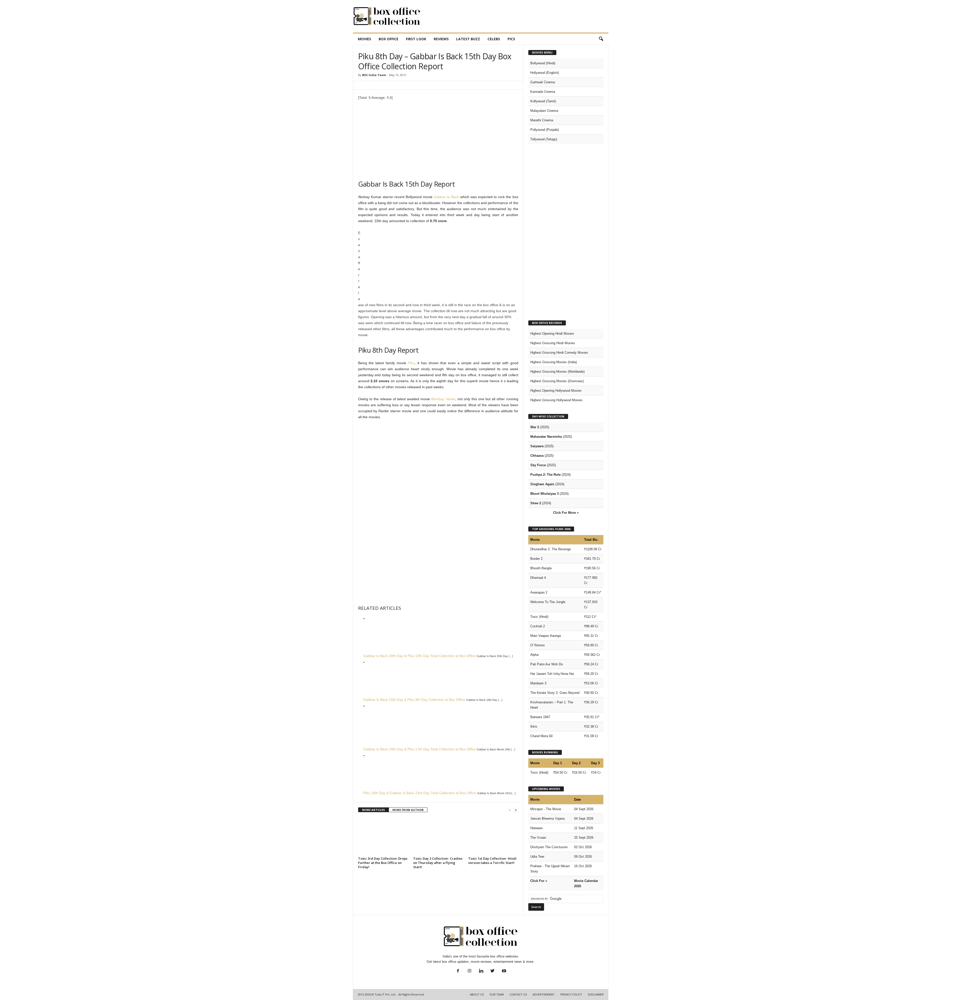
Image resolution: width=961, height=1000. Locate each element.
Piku (411, 363)
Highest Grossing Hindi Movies (552, 343)
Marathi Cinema (541, 120)
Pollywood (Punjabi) (544, 130)
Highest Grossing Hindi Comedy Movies (559, 352)
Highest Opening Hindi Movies (552, 333)
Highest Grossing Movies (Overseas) (557, 381)
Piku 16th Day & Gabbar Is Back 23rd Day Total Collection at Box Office (419, 793)
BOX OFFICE (388, 39)
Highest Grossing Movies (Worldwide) (557, 371)
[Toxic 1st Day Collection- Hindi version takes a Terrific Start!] (493, 836)
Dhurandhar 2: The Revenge (550, 549)
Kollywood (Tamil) (543, 101)
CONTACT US (518, 994)
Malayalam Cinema (544, 111)
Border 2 (536, 559)
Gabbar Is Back (446, 197)
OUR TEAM (497, 994)
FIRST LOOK (416, 39)
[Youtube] (503, 971)
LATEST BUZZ (468, 39)
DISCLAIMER (596, 994)
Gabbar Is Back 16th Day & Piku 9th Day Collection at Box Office (414, 700)
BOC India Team (374, 75)
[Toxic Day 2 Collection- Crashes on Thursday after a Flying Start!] (438, 836)
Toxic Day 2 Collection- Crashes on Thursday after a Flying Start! (437, 862)
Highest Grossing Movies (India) (553, 362)
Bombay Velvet (443, 399)
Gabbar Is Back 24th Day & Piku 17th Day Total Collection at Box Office (419, 749)
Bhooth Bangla (541, 568)
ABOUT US (477, 994)
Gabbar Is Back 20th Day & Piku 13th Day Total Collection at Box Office (419, 656)
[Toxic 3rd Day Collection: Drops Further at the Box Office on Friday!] (383, 836)
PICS (511, 39)
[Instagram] (469, 971)
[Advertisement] (517, 16)
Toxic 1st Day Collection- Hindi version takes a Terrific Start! (492, 860)
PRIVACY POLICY (571, 994)
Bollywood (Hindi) (542, 63)
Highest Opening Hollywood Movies (556, 390)
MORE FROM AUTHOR (408, 810)
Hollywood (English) (544, 73)
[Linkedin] (481, 971)
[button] (600, 39)
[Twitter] (492, 971)
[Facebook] (458, 971)
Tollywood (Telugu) (543, 139)
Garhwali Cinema (542, 82)
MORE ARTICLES (373, 810)
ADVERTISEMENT (544, 994)
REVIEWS (441, 39)
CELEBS (494, 39)
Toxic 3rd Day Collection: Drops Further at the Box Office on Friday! (382, 862)
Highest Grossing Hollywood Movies (556, 400)
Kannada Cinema (542, 92)
